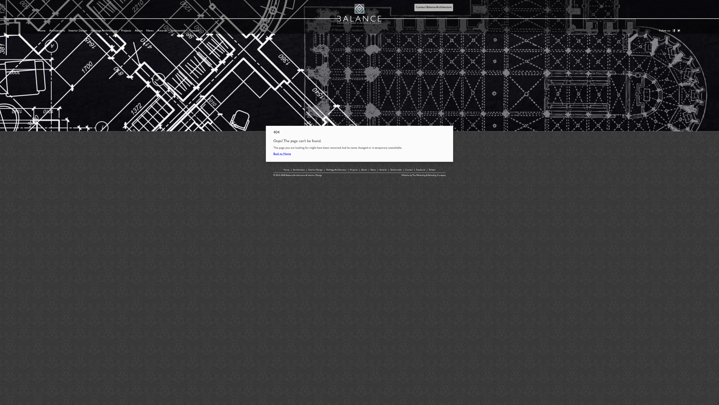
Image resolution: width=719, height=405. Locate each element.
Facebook (420, 170)
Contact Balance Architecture (434, 7)
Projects (126, 30)
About (138, 30)
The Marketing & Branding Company (429, 175)
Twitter (432, 170)
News (150, 30)
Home (41, 30)
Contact (194, 30)
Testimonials (178, 30)
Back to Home (282, 154)
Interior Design (78, 30)
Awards (162, 30)
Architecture (57, 30)
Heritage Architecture (104, 30)
